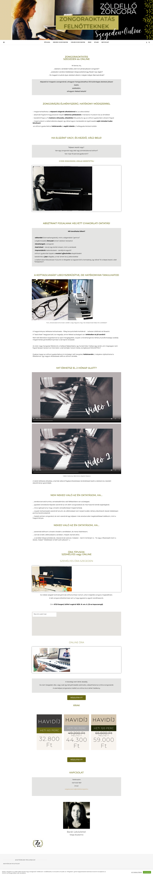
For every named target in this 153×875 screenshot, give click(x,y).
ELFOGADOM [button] (147, 872)
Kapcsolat (105, 42)
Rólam (96, 42)
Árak (89, 42)
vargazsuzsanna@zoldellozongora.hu (76, 789)
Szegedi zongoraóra (60, 42)
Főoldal (47, 42)
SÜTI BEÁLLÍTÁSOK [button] (136, 872)
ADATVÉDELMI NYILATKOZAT (11, 863)
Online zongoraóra (78, 42)
